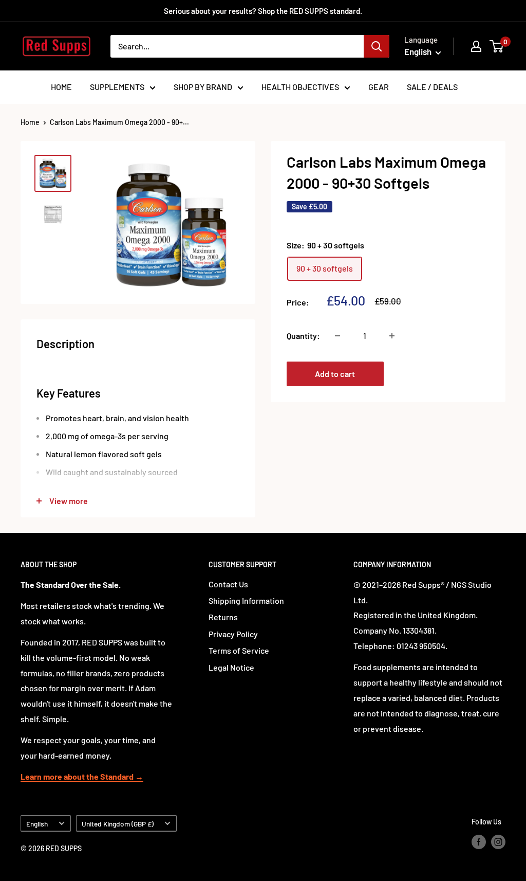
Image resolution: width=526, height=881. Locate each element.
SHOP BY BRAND (203, 87)
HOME (61, 87)
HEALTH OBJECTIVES (300, 87)
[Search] (376, 46)
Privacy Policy (233, 634)
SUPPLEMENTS (117, 87)
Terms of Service (239, 650)
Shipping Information (246, 600)
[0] (497, 46)
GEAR (378, 87)
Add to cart (335, 374)
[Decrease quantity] (337, 336)
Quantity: (303, 335)
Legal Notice (231, 667)
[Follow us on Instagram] (498, 842)
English (37, 823)
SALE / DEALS (432, 87)
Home (30, 122)
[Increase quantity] (392, 336)
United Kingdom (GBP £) (118, 823)
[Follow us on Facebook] (479, 842)
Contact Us (228, 584)
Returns (223, 617)
